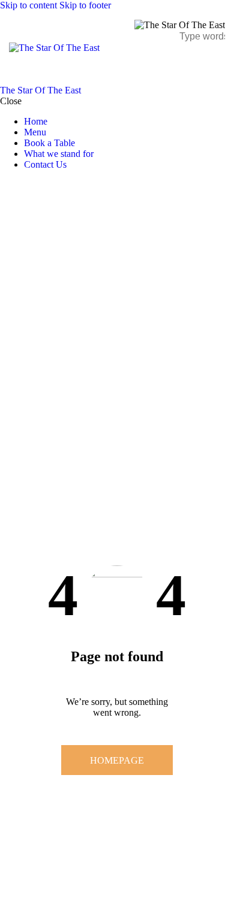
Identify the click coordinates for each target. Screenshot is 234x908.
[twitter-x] (16, 185)
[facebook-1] (6, 185)
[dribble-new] (27, 185)
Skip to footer (85, 5)
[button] (217, 63)
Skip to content (28, 5)
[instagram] (40, 185)
